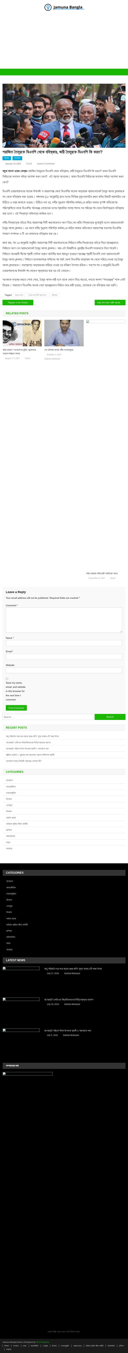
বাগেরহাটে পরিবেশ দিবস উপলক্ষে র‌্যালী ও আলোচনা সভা (27, 748)
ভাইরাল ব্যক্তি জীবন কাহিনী (17, 823)
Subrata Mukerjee (52, 359)
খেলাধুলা (9, 805)
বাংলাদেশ (17, 158)
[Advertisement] (64, 43)
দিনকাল (6, 158)
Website (10, 665)
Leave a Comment (46, 163)
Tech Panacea (42, 1342)
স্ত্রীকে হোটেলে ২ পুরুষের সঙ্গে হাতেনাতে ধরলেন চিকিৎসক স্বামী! (30, 754)
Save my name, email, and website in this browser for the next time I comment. (16, 691)
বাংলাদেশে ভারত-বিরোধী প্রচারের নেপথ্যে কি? (24, 761)
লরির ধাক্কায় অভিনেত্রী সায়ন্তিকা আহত (102, 573)
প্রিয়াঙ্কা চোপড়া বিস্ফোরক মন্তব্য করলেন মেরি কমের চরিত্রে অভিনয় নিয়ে (20, 302)
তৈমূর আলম (19, 295)
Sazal (29, 163)
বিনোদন (9, 799)
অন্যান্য (9, 848)
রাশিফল (9, 830)
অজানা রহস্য (11, 817)
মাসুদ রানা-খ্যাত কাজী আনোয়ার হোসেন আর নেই (111, 302)
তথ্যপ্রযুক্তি (11, 792)
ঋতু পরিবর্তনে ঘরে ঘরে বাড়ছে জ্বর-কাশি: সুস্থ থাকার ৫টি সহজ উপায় (32, 736)
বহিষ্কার (54, 295)
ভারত (8, 842)
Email (9, 651)
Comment (12, 605)
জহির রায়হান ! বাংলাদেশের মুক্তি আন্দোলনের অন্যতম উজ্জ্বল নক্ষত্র (19, 351)
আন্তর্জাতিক (11, 786)
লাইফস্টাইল (10, 836)
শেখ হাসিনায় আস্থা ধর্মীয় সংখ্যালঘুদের (58, 349)
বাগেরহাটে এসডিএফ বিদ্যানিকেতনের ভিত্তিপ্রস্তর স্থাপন (28, 742)
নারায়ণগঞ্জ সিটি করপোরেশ (37, 295)
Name (10, 638)
